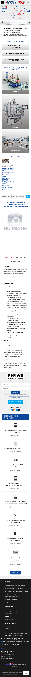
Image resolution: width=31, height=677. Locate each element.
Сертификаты (8, 613)
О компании (9, 606)
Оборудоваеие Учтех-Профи (12, 596)
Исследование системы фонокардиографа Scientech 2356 (15, 484)
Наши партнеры (10, 623)
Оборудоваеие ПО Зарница (12, 594)
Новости (7, 628)
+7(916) (3, 645)
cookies (15, 674)
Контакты (7, 616)
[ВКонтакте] (12, 410)
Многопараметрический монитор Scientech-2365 (15, 539)
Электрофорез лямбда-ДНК (12, 448)
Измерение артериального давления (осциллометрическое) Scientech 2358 (15, 503)
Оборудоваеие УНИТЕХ (10, 602)
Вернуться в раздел (16, 401)
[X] (19, 410)
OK (26, 673)
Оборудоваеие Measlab (11, 599)
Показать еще (15, 573)
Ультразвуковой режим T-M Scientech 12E (15, 466)
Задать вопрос (15, 261)
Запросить (15, 392)
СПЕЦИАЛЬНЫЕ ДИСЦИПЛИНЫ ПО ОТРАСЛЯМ (16, 591)
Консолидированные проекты (12, 611)
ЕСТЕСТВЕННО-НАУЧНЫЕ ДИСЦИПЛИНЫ (15, 586)
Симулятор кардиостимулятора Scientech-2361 (15, 521)
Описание (8, 258)
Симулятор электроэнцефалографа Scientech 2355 (15, 431)
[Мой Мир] (17, 410)
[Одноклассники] (14, 410)
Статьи (6, 631)
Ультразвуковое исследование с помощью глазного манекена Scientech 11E (15, 559)
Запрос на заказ (9, 619)
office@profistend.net (8, 648)
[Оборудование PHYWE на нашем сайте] (15, 376)
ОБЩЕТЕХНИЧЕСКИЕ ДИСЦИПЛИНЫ (14, 588)
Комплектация (21, 258)
